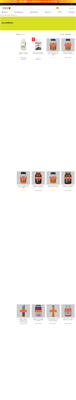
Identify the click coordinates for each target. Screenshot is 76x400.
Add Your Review (23, 57)
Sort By (62, 34)
